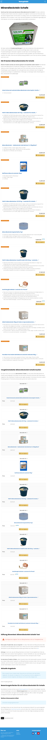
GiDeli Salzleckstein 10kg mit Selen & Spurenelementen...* (18, 322)
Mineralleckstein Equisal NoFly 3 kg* (12, 232)
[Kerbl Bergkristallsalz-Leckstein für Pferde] (23, 284)
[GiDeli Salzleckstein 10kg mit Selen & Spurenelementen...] (23, 315)
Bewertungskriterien (23, 689)
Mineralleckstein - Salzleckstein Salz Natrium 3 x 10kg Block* (19, 145)
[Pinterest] (38, 733)
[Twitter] (36, 733)
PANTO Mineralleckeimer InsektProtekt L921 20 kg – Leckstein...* (20, 260)
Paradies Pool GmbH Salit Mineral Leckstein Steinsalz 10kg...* (19, 354)
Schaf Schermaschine (16, 709)
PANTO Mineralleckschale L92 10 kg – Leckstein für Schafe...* (19, 112)
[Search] (45, 1)
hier (38, 648)
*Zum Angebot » (41, 97)
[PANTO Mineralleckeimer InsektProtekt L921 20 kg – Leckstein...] (23, 253)
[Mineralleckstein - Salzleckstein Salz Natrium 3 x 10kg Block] (23, 138)
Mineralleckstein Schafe (9, 718)
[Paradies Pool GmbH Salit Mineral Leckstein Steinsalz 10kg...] (23, 348)
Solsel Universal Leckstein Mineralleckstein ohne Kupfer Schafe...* (21, 90)
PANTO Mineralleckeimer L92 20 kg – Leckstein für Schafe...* (19, 201)
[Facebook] (33, 733)
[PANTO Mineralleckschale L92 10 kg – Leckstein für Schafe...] (23, 107)
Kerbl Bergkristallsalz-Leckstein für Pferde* (15, 289)
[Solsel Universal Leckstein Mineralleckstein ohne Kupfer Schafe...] (23, 83)
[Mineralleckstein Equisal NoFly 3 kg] (23, 226)
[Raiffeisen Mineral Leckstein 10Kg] (23, 166)
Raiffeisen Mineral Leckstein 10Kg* (12, 173)
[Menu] (1, 1)
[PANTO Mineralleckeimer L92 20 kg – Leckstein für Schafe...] (23, 195)
